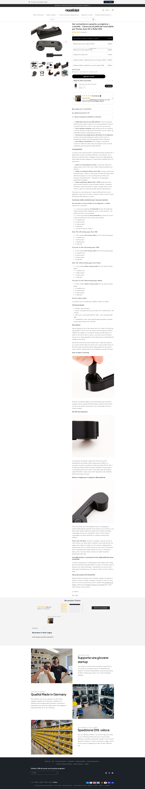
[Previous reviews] (73, 98)
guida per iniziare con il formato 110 (96, 585)
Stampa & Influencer (78, 764)
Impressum (101, 785)
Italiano (55, 782)
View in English (109, 2)
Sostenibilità (71, 761)
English (41, 782)
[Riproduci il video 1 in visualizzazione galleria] (64, 72)
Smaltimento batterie (80, 761)
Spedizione (48, 761)
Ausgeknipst (40, 785)
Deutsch (37, 782)
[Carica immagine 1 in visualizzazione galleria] (34, 65)
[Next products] (112, 81)
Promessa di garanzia (61, 761)
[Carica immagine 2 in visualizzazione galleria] (42, 65)
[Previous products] (109, 81)
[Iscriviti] (56, 773)
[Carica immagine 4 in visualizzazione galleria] (57, 65)
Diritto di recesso (57, 785)
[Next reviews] (113, 98)
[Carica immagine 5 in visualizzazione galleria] (64, 65)
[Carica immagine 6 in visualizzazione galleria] (34, 72)
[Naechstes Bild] (65, 41)
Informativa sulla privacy (93, 761)
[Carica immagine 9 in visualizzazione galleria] (57, 72)
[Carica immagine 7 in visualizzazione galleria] (42, 72)
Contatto (87, 764)
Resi (53, 761)
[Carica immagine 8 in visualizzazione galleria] (49, 72)
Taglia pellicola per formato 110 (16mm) (87, 84)
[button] (39, 14)
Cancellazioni (107, 785)
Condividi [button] (76, 591)
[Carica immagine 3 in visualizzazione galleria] (49, 65)
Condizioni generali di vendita (80, 785)
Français (46, 782)
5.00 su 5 (48, 607)
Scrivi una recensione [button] (100, 608)
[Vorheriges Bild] (33, 41)
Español (50, 782)
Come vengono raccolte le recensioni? (43, 637)
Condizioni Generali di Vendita (64, 764)
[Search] (93, 19)
